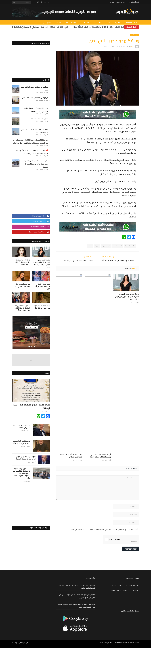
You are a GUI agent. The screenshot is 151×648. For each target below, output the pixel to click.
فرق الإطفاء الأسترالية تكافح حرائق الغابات (78, 260)
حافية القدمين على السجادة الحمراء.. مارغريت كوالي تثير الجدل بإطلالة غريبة (127, 296)
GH (132, 46)
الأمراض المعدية (129, 246)
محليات (98, 22)
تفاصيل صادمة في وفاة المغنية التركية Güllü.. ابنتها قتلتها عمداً (21, 308)
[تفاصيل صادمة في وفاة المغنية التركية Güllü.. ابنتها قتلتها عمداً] (21, 297)
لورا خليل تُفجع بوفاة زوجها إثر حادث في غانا (22, 285)
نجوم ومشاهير (134, 35)
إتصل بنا (112, 2)
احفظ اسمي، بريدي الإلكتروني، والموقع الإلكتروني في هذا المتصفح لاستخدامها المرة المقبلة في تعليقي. (103, 529)
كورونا (97, 246)
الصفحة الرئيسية (131, 22)
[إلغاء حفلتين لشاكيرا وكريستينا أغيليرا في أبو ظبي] (69, 362)
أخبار (108, 22)
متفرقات (86, 22)
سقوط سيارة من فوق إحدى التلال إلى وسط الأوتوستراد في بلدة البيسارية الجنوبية (35, 164)
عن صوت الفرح (120, 2)
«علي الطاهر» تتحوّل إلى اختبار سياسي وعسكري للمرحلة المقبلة (68, 26)
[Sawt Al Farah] (127, 12)
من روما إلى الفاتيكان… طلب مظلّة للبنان (123, 26)
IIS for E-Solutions (114, 642)
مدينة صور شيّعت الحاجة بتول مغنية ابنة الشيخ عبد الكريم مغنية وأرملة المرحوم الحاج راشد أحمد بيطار (21, 473)
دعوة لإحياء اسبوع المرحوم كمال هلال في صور (31, 406)
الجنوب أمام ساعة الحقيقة (20, 26)
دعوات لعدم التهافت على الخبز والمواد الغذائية (118, 260)
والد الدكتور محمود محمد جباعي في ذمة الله (21, 426)
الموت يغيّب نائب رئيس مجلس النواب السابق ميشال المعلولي (25, 458)
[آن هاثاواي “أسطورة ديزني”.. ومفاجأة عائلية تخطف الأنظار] (98, 362)
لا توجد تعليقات (107, 46)
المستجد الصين (118, 246)
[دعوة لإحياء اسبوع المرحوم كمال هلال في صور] (31, 390)
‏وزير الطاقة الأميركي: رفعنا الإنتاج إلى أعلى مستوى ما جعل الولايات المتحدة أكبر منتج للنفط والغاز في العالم (30, 141)
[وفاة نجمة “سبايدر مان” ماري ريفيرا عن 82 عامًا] (41, 297)
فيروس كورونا (106, 246)
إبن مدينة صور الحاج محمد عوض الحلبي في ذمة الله (21, 442)
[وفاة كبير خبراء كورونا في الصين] (97, 104)
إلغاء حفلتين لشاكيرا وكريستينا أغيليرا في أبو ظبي (71, 456)
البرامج (119, 22)
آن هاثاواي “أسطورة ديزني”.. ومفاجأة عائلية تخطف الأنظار (100, 456)
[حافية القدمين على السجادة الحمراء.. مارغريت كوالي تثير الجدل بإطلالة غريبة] (126, 282)
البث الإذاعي (47, 22)
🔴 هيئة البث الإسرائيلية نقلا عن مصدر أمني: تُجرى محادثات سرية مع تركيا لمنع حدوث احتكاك (32, 152)
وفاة (90, 246)
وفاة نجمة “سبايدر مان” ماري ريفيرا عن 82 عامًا (42, 307)
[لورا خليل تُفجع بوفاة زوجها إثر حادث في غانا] (21, 276)
